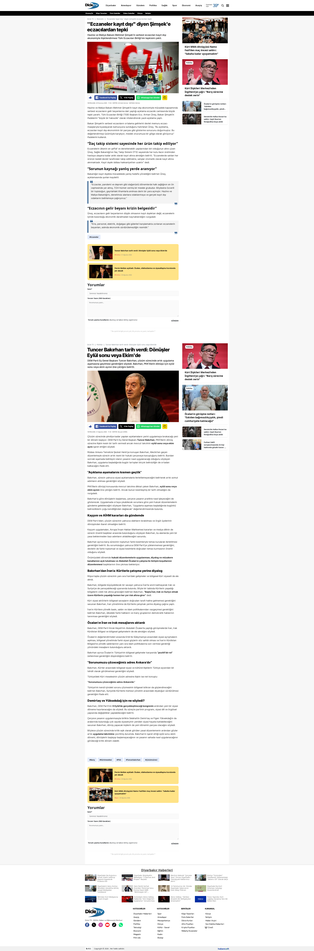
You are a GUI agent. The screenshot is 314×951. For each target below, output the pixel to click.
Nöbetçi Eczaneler (189, 931)
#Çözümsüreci (151, 760)
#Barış (92, 760)
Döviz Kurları (187, 920)
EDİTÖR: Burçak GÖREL (119, 432)
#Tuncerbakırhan (133, 760)
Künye (140, 13)
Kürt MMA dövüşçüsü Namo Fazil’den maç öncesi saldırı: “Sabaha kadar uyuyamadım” (201, 50)
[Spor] (205, 30)
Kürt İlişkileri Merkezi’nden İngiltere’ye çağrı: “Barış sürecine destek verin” (204, 92)
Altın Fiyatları (187, 924)
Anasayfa (89, 13)
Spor (159, 913)
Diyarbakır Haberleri (142, 913)
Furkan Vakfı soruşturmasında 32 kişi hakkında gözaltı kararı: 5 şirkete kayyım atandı (215, 445)
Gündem (137, 920)
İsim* (89, 289)
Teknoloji (137, 927)
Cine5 (210, 927)
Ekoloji (160, 937)
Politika (100, 344)
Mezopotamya (163, 920)
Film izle (137, 937)
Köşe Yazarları (101, 13)
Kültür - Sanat (163, 927)
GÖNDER (174, 321)
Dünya (160, 924)
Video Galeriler (129, 13)
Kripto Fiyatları (188, 927)
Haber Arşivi (210, 920)
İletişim (148, 13)
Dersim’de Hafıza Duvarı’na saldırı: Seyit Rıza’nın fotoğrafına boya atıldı (215, 119)
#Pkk (119, 760)
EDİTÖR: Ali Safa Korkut (120, 103)
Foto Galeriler (115, 13)
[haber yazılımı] (223, 948)
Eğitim (160, 931)
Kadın (160, 934)
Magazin (137, 934)
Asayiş (136, 917)
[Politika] (205, 71)
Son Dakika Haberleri (214, 924)
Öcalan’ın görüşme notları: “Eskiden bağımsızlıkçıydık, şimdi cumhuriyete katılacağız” (215, 106)
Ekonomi (100, 19)
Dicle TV (90, 19)
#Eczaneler (93, 237)
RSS (89, 948)
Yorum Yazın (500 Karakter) (99, 298)
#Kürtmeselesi (106, 760)
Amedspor (162, 917)
